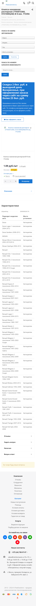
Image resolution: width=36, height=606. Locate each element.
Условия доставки (18, 511)
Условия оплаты (18, 508)
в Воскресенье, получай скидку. (19, 568)
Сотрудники (18, 482)
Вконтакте (5, 537)
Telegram (10, 537)
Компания (18, 476)
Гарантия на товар (18, 516)
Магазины (18, 488)
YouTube (15, 537)
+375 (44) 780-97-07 (19, 552)
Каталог (18, 498)
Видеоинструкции (18, 525)
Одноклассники (20, 537)
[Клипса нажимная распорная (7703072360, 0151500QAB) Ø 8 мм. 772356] (18, 137)
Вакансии (18, 485)
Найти (5, 74)
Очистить (14, 57)
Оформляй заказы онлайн (22, 565)
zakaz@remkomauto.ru (16, 557)
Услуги (18, 521)
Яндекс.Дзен (18, 542)
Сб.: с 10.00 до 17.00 (24, 560)
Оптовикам (18, 494)
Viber (25, 537)
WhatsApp (30, 537)
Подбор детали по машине (18, 527)
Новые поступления (18, 502)
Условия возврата (18, 513)
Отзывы (18, 480)
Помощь (18, 505)
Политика (18, 491)
